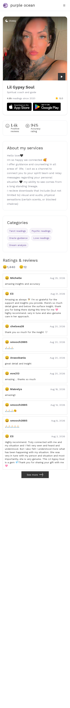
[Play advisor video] (61, 76)
